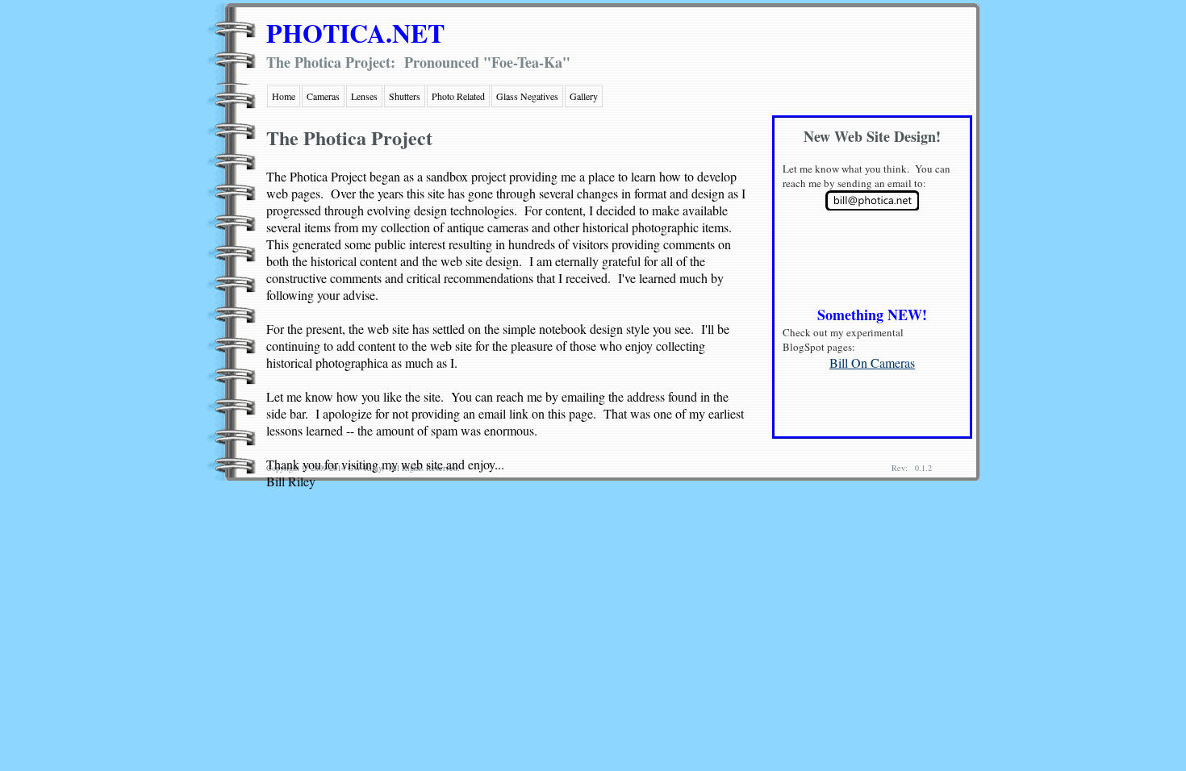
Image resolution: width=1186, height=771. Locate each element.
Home (283, 96)
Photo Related (458, 96)
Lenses (364, 96)
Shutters (404, 96)
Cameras (323, 96)
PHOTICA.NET (355, 33)
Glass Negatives (527, 96)
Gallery (584, 96)
